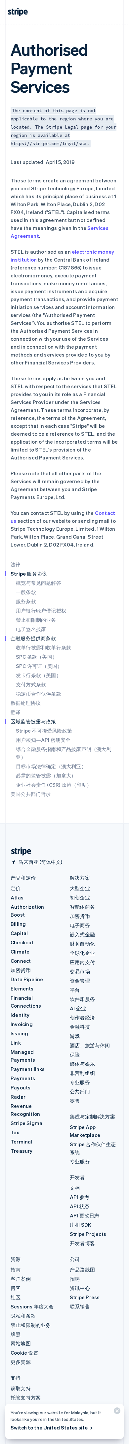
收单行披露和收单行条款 (43, 647)
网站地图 (21, 1343)
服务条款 (26, 601)
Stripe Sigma (26, 1123)
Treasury (22, 1150)
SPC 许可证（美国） (39, 666)
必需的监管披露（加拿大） (46, 775)
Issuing (19, 1033)
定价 (16, 888)
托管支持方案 (26, 1397)
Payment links (28, 1069)
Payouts (20, 1087)
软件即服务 (82, 999)
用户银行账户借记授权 (41, 610)
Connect (21, 960)
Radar (18, 1096)
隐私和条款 (23, 1315)
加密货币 (21, 970)
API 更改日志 (85, 1215)
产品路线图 (82, 1269)
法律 (16, 564)
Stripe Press (85, 1297)
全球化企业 (82, 953)
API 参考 (79, 1197)
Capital (19, 933)
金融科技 (80, 1026)
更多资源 (21, 1362)
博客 (16, 1288)
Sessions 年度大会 (32, 1306)
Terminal (21, 1141)
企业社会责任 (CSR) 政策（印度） (54, 784)
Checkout (22, 942)
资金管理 (80, 980)
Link (16, 1042)
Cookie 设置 (24, 1352)
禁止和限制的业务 (36, 619)
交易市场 (80, 971)
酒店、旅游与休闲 (90, 1045)
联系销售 (80, 1306)
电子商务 (80, 925)
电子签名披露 (31, 629)
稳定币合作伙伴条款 (38, 693)
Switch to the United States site (49, 1427)
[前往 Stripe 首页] (18, 851)
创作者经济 (82, 1017)
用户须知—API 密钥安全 (43, 740)
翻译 (16, 712)
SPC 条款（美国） (36, 656)
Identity (20, 1015)
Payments (23, 1078)
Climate (20, 951)
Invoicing (22, 1024)
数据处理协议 (26, 703)
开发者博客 (82, 1243)
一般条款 (26, 592)
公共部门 (80, 1091)
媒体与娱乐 (82, 1063)
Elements (22, 988)
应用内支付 (82, 962)
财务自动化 (82, 943)
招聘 (75, 1278)
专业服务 (80, 1082)
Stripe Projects (88, 1234)
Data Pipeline (27, 979)
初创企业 (80, 897)
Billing (18, 924)
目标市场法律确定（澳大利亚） (51, 766)
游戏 (75, 1036)
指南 (16, 1269)
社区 (16, 1297)
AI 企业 (78, 1008)
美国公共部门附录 (31, 794)
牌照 (16, 1334)
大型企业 (80, 888)
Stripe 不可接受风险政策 (44, 730)
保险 (75, 1054)
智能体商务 (82, 906)
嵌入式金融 (82, 934)
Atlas (17, 897)
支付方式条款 (31, 684)
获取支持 (21, 1388)
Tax (15, 1132)
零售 (75, 1100)
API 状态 (79, 1206)
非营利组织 (82, 1073)
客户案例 (21, 1278)
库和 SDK (80, 1224)
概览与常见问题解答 (38, 583)
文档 (75, 1187)
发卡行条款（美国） (38, 675)
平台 (75, 990)
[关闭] (116, 1412)
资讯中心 (80, 1288)
